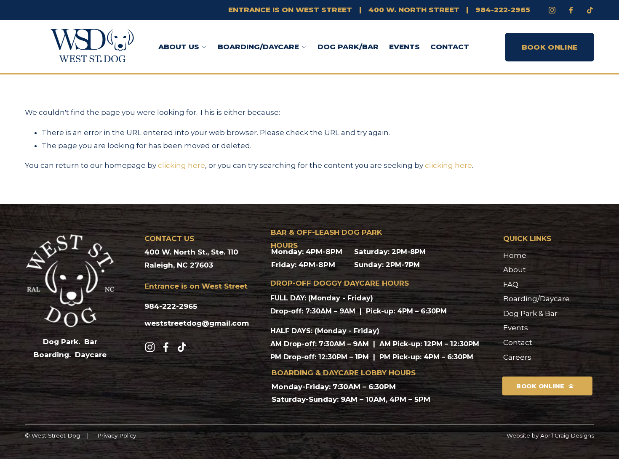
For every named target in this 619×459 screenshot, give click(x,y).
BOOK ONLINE (550, 47)
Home (514, 255)
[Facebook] (571, 10)
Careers (517, 357)
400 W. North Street (413, 9)
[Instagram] (552, 10)
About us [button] (178, 46)
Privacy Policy (116, 435)
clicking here (181, 165)
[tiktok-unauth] (590, 10)
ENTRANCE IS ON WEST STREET (290, 9)
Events (404, 46)
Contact (449, 46)
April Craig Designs (567, 435)
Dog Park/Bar (348, 46)
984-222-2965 (502, 9)
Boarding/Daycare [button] (258, 46)
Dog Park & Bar (530, 313)
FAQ (510, 284)
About (514, 269)
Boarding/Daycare (536, 299)
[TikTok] (182, 347)
